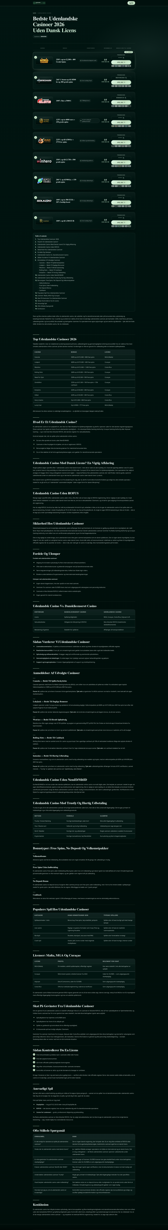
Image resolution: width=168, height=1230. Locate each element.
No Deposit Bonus (45, 288)
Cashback (42, 290)
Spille (131, 3)
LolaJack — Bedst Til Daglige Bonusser (51, 265)
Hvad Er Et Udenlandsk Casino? (48, 242)
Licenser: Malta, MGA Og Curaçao (49, 296)
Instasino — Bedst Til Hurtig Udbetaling (52, 272)
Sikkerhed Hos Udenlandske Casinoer (50, 250)
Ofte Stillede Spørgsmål (45, 306)
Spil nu (120, 62)
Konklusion (41, 309)
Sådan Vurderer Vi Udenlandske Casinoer (51, 257)
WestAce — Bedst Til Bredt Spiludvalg (51, 268)
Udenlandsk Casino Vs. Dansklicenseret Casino (53, 255)
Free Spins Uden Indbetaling (48, 285)
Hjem (34, 13)
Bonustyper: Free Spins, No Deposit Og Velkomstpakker (56, 280)
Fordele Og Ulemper (44, 252)
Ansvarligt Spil (42, 303)
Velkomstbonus (44, 283)
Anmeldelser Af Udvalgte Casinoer (49, 260)
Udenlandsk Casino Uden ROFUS (48, 247)
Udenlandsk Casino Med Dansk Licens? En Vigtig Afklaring (57, 244)
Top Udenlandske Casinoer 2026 (48, 239)
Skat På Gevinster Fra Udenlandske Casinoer (52, 298)
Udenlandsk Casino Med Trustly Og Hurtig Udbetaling (55, 278)
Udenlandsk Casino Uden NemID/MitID (50, 275)
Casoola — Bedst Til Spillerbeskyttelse (51, 263)
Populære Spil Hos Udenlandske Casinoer (51, 293)
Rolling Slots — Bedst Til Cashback (50, 270)
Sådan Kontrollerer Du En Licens (48, 301)
